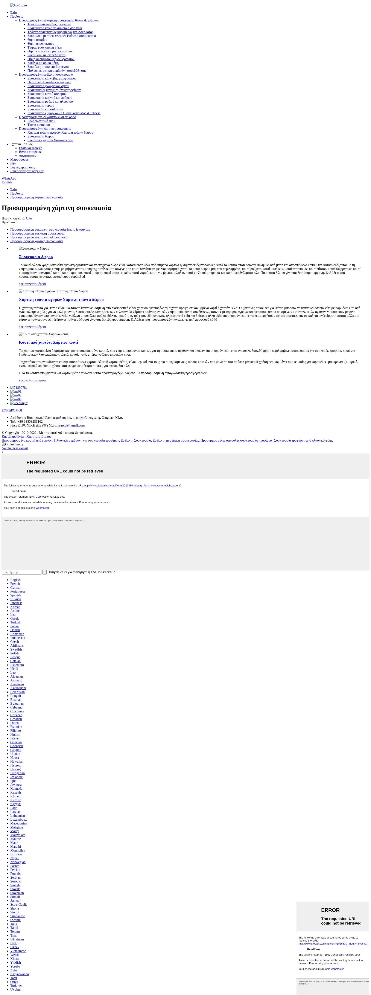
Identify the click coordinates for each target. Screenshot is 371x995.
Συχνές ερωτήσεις (22, 167)
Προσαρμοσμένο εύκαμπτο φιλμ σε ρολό (47, 117)
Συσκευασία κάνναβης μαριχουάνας (51, 78)
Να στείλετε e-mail (15, 448)
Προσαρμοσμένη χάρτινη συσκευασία (45, 128)
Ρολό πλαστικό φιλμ (41, 121)
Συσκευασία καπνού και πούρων (49, 97)
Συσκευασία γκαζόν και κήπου (48, 86)
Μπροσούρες (19, 159)
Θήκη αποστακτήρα (40, 43)
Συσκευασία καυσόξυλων (45, 109)
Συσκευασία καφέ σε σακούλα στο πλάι (54, 28)
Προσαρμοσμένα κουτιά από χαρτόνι (27, 440)
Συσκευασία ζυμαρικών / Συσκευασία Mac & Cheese (63, 113)
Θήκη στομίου (37, 39)
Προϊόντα (16, 16)
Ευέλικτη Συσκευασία (136, 440)
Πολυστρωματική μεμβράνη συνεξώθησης (56, 70)
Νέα (13, 163)
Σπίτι (13, 12)
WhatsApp (9, 178)
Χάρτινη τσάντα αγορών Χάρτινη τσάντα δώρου (60, 132)
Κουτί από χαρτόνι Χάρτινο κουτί (50, 140)
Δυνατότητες (27, 155)
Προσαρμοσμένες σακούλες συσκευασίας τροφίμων (236, 440)
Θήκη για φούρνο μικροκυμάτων (49, 51)
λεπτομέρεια (37, 284)
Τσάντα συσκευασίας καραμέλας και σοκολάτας (60, 32)
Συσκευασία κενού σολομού (47, 94)
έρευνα (24, 284)
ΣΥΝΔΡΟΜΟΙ (12, 410)
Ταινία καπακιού (38, 124)
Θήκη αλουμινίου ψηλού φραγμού (51, 59)
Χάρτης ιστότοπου (39, 436)
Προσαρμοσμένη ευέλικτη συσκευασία (46, 74)
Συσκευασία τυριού (40, 105)
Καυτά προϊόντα (13, 436)
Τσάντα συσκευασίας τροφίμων (49, 24)
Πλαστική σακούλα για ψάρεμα (49, 82)
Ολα (29, 218)
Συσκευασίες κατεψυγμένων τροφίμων (54, 90)
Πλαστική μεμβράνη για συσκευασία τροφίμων (86, 440)
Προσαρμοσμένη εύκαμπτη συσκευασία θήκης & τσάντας (58, 20)
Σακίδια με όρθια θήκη (43, 63)
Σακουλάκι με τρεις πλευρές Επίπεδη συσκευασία (61, 36)
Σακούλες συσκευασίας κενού (48, 67)
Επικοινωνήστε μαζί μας (27, 171)
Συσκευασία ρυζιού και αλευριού (50, 101)
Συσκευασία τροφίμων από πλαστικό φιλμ (303, 440)
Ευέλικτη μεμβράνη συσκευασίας (176, 440)
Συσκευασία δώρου (40, 136)
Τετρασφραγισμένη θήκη (44, 47)
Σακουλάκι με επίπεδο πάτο (46, 55)
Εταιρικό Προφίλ (30, 148)
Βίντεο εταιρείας (30, 152)
